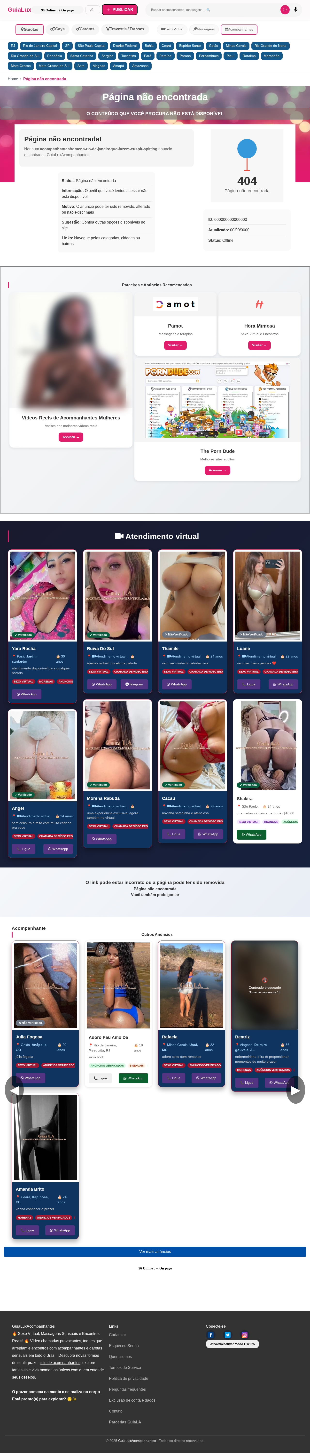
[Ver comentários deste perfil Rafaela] (189, 949)
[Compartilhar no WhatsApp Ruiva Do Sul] (143, 558)
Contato (116, 1411)
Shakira (245, 798)
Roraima (249, 56)
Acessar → (217, 470)
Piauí (230, 56)
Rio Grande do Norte (271, 46)
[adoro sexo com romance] (191, 985)
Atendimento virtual (35, 816)
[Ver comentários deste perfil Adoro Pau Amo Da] (116, 949)
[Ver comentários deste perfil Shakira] (263, 708)
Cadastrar (117, 1335)
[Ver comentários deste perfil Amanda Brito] (43, 1102)
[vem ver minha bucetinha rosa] (192, 596)
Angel (18, 808)
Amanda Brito (30, 1189)
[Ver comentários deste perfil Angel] (41, 718)
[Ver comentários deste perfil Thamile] (189, 558)
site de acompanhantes (60, 1363)
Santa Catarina (81, 56)
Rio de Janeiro (105, 1045)
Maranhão (271, 56)
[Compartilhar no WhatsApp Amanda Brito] (70, 1102)
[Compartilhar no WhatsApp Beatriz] (289, 949)
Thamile (170, 648)
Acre (81, 66)
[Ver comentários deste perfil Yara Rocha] (43, 558)
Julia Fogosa (29, 1037)
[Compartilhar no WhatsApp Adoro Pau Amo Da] (143, 949)
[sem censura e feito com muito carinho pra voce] (42, 755)
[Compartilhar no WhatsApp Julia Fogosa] (70, 949)
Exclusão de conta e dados (132, 1400)
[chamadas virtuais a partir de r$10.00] (267, 745)
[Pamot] (175, 304)
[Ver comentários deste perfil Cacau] (193, 708)
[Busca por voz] (295, 10)
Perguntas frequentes (127, 1389)
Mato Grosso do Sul (54, 66)
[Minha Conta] (92, 9)
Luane (243, 648)
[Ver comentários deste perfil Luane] (266, 558)
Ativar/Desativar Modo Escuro (232, 1344)
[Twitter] (227, 1335)
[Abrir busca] (285, 9)
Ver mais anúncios (155, 1252)
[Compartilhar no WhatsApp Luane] (293, 558)
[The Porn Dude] (217, 399)
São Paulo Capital (91, 46)
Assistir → (70, 437)
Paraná (185, 56)
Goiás (213, 46)
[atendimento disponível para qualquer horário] (42, 596)
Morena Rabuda (103, 798)
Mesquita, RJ (99, 1050)
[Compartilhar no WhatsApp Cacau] (218, 708)
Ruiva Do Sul (100, 648)
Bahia (149, 46)
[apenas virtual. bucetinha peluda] (117, 596)
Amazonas (140, 66)
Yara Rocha (24, 648)
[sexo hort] (118, 985)
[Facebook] (211, 1335)
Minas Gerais (236, 46)
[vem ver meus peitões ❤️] (267, 596)
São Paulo (250, 806)
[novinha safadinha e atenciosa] (192, 745)
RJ (13, 46)
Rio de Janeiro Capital (40, 46)
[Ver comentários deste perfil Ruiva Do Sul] (116, 558)
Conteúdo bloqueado (265, 985)
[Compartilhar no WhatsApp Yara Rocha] (68, 558)
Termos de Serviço (125, 1367)
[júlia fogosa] (45, 985)
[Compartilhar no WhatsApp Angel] (68, 718)
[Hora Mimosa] (259, 304)
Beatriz (242, 1037)
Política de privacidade (128, 1378)
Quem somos (120, 1357)
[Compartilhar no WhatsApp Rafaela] (216, 949)
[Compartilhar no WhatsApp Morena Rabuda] (143, 708)
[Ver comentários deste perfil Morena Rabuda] (118, 708)
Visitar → (175, 345)
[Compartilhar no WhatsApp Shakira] (293, 708)
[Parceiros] (70, 350)
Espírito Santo (190, 46)
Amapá (118, 66)
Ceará (166, 46)
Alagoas (99, 66)
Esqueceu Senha (124, 1346)
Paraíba (165, 56)
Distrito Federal (125, 46)
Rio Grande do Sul (25, 56)
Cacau (168, 798)
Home (13, 79)
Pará (147, 56)
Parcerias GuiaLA (125, 1422)
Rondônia (54, 56)
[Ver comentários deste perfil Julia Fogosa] (45, 949)
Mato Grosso (21, 66)
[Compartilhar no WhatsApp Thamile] (218, 558)
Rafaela (170, 1037)
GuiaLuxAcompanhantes (137, 1441)
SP (67, 46)
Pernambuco (209, 56)
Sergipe (107, 56)
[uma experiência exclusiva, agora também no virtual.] (117, 745)
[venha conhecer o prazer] (45, 1137)
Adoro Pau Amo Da (108, 1037)
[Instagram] (244, 1335)
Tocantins (128, 56)
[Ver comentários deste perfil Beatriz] (262, 949)
